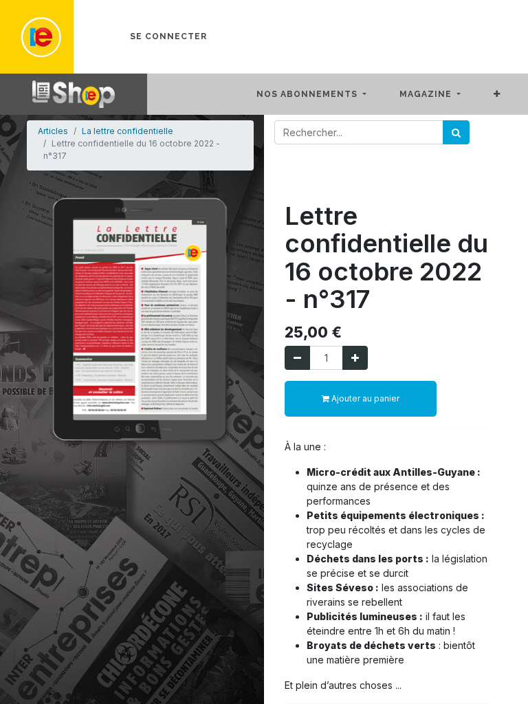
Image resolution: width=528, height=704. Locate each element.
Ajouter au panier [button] (364, 398)
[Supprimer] (297, 358)
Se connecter (168, 36)
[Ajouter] (355, 358)
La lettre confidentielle (127, 131)
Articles (53, 131)
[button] (508, 94)
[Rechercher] (456, 132)
